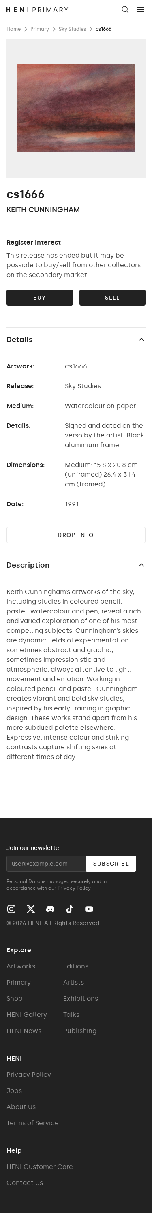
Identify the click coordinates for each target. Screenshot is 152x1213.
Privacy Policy (74, 888)
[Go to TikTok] (70, 909)
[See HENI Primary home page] (61, 9)
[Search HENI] (125, 9)
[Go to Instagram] (11, 909)
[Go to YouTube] (89, 909)
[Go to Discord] (50, 909)
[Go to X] (31, 909)
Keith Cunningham (43, 209)
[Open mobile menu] (141, 9)
